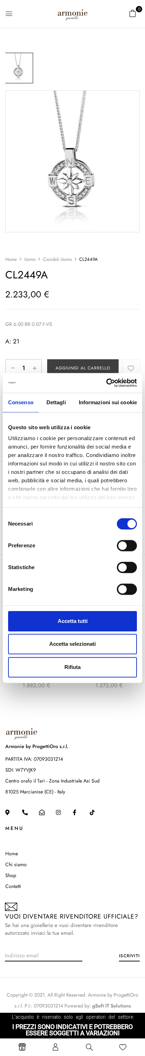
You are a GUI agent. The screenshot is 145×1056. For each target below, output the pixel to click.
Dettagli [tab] (56, 402)
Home (11, 259)
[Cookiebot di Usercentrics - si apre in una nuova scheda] (106, 382)
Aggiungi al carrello (83, 368)
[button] (132, 13)
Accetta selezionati (72, 644)
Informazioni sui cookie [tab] (108, 402)
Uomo (30, 259)
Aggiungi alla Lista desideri (131, 368)
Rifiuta (72, 667)
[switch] (127, 545)
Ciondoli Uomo (57, 259)
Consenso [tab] (20, 402)
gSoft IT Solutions (111, 1005)
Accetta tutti (73, 621)
